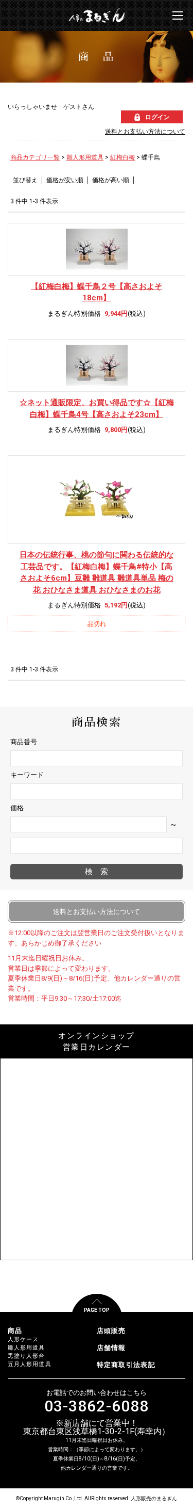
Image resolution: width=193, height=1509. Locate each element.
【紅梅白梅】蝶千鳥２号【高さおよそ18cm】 (96, 292)
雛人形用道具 (84, 157)
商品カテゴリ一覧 (35, 157)
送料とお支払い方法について (145, 131)
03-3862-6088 (96, 1406)
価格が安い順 (64, 180)
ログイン (157, 117)
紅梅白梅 (122, 157)
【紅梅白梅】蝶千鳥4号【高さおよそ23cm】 (97, 408)
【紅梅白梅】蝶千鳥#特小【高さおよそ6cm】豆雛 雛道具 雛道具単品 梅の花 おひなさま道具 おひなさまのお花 (97, 572)
